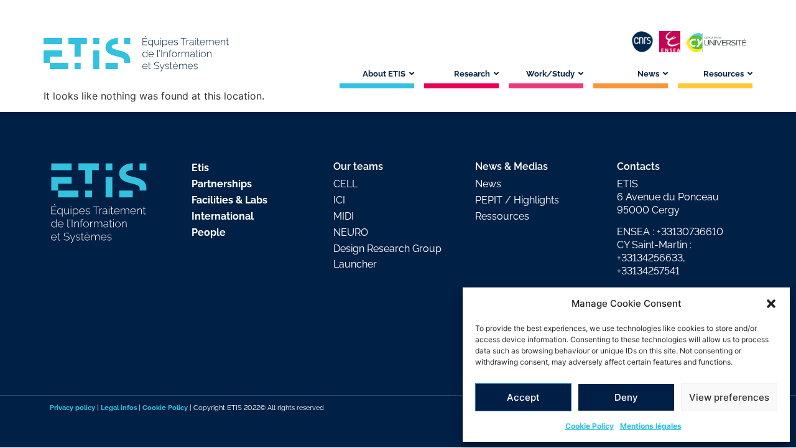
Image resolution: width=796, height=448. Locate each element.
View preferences (729, 397)
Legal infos (119, 407)
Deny (626, 397)
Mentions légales (651, 426)
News (648, 73)
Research (472, 73)
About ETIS (384, 73)
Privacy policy (72, 407)
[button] (771, 303)
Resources (723, 73)
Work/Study (550, 73)
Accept (523, 397)
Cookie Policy (589, 426)
